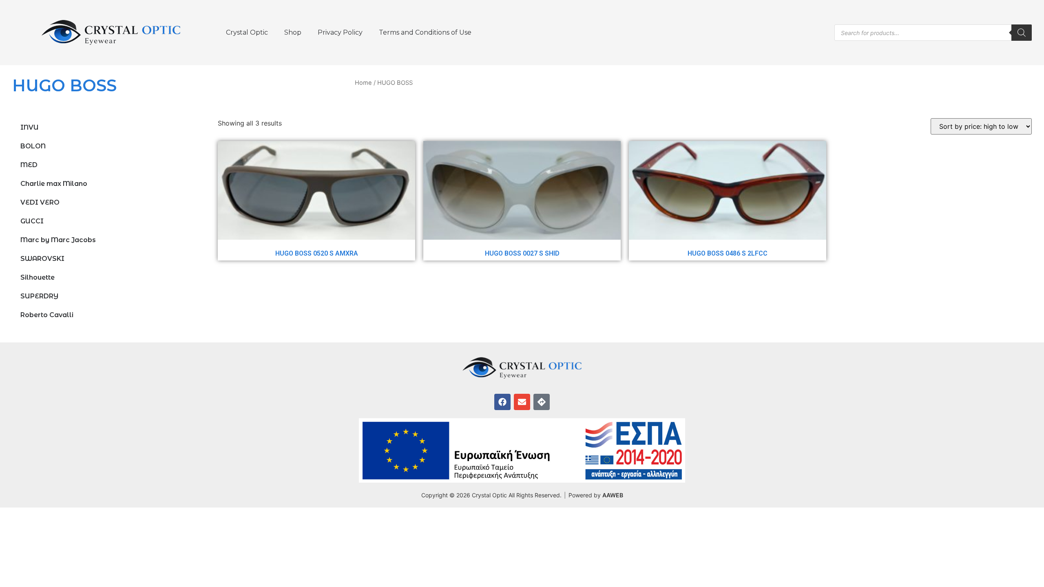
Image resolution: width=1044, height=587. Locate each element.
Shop (292, 32)
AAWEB (612, 495)
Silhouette (37, 277)
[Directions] (541, 402)
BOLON (33, 146)
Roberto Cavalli (46, 315)
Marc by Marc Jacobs (58, 240)
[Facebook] (502, 402)
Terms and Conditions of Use (425, 32)
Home (363, 82)
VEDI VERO (40, 202)
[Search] (1021, 32)
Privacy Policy (340, 32)
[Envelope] (522, 402)
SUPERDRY (39, 296)
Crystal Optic (247, 32)
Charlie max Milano (53, 184)
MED (29, 165)
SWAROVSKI (42, 259)
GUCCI (32, 221)
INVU (29, 127)
